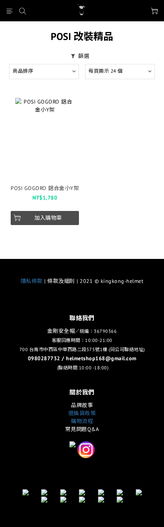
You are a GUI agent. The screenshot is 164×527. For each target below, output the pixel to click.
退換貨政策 (82, 413)
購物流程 (82, 421)
